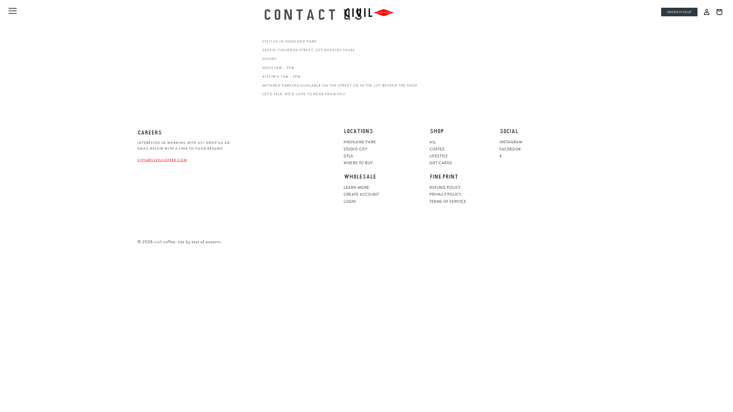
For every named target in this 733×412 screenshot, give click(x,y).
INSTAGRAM (510, 142)
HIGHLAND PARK (360, 142)
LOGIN (350, 201)
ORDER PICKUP (679, 12)
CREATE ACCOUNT (361, 194)
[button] (719, 12)
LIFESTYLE (438, 156)
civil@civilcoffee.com (162, 160)
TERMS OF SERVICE (447, 201)
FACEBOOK (510, 149)
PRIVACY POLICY (445, 194)
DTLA (348, 156)
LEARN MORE (356, 187)
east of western (206, 242)
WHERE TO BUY (358, 163)
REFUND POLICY (445, 187)
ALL (432, 142)
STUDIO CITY (355, 149)
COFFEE (437, 149)
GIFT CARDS (440, 163)
